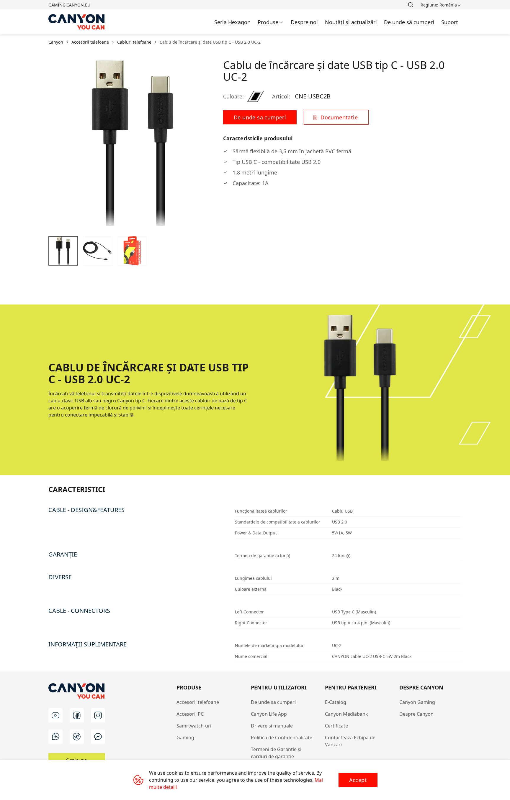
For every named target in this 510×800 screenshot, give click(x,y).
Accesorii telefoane (197, 702)
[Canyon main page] (76, 22)
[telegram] (77, 737)
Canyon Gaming (417, 702)
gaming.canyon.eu (69, 5)
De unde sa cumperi (273, 702)
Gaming (185, 737)
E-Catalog (335, 702)
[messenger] (98, 737)
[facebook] (77, 715)
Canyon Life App (269, 714)
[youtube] (55, 715)
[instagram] (98, 715)
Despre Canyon (416, 714)
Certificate (336, 725)
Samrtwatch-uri (193, 725)
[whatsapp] (55, 737)
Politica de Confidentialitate (281, 737)
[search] (410, 5)
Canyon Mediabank (346, 714)
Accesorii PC (190, 714)
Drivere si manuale (272, 725)
